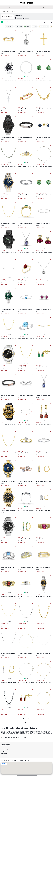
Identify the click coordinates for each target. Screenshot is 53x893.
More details (4, 753)
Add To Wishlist (15, 30)
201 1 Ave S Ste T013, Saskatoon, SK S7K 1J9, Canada (14, 737)
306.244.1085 (19, 18)
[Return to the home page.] (26, 2)
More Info (27, 18)
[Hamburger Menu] (9, 7)
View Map (3, 751)
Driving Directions (5, 749)
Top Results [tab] (47, 22)
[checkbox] (9, 26)
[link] (26, 7)
